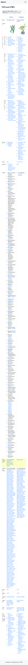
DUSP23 (11, 496)
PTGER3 (11, 551)
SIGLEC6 (8, 560)
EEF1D (22, 480)
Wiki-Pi (3, 2)
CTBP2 (18, 478)
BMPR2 (23, 472)
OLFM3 (13, 540)
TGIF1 (22, 513)
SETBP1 (12, 464)
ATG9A (12, 475)
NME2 (18, 497)
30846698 (10, 429)
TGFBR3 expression (10, 145)
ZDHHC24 (9, 583)
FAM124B (13, 503)
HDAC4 (21, 489)
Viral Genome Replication (20, 119)
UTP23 (8, 581)
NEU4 (8, 532)
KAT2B (18, 494)
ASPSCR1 (9, 475)
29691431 (10, 320)
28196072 (10, 351)
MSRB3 (10, 527)
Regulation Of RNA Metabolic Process (21, 623)
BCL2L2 (12, 480)
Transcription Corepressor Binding (20, 58)
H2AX (24, 486)
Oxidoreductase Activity (21, 70)
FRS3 (10, 506)
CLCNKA (11, 491)
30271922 (10, 425)
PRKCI (18, 502)
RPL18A (8, 464)
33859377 (10, 285)
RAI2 (25, 503)
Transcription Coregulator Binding (22, 54)
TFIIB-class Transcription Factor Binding (11, 67)
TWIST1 (13, 577)
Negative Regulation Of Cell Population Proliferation (21, 115)
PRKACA (11, 463)
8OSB (10, 609)
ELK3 (21, 481)
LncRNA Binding (21, 91)
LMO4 (8, 519)
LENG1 (11, 517)
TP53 (12, 572)
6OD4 (13, 607)
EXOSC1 (8, 502)
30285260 (10, 413)
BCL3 (21, 472)
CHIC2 (11, 490)
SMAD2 (8, 465)
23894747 (10, 408)
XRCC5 (8, 582)
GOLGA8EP (9, 508)
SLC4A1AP (9, 561)
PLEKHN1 (9, 545)
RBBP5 (20, 505)
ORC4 (8, 541)
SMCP (12, 561)
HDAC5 (18, 490)
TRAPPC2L (9, 573)
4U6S (18, 609)
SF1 (21, 508)
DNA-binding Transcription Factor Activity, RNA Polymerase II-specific (11, 63)
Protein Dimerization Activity (10, 92)
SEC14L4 (12, 557)
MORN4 (11, 524)
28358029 (10, 309)
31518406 (10, 344)
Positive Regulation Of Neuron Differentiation (11, 109)
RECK (11, 554)
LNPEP (10, 519)
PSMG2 (11, 550)
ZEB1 (18, 516)
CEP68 (18, 475)
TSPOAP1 (12, 575)
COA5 (8, 492)
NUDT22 (11, 539)
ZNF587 (11, 586)
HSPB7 (13, 512)
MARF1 (12, 522)
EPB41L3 (11, 500)
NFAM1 (8, 534)
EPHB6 (8, 501)
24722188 (19, 11)
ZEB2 (20, 516)
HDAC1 (20, 487)
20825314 (10, 310)
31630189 (10, 453)
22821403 (10, 419)
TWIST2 (8, 578)
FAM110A (9, 503)
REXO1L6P (9, 555)
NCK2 (11, 529)
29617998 (10, 338)
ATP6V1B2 (9, 478)
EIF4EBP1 (12, 499)
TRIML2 (8, 575)
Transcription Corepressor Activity (20, 66)
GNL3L (18, 486)
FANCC (18, 483)
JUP (9, 514)
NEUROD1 (11, 532)
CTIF (10, 461)
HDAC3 (18, 489)
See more (8, 645)
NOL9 (8, 537)
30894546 (10, 263)
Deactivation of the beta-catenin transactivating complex (21, 144)
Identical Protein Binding (11, 85)
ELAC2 (18, 481)
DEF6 (8, 495)
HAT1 (8, 512)
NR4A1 (12, 538)
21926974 (10, 405)
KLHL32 (10, 516)
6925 (8, 589)
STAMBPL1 (9, 566)
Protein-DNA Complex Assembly (12, 119)
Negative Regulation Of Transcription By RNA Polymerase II (22, 102)
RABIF (11, 553)
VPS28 (11, 581)
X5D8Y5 (18, 601)
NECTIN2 (8, 530)
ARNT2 (18, 470)
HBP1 (10, 512)
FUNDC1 (21, 485)
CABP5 (8, 483)
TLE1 (8, 571)
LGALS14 (8, 518)
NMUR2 (13, 535)
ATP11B (11, 476)
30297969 (10, 446)
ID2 (9, 513)
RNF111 (21, 507)
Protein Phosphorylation (21, 110)
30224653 (10, 294)
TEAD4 (18, 512)
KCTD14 (12, 514)
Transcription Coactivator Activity (20, 63)
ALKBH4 (11, 469)
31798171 (10, 337)
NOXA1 (10, 537)
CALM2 (8, 484)
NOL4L (23, 497)
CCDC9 (24, 473)
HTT (17, 492)
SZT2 (11, 567)
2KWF (8, 607)
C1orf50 (8, 481)
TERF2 (21, 512)
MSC (8, 527)
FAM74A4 (9, 505)
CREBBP (18, 476)
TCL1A (13, 570)
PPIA (11, 546)
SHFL (11, 559)
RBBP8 (23, 505)
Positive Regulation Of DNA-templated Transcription (11, 113)
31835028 (10, 212)
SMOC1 (11, 562)
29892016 (10, 377)
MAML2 (18, 495)
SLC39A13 (13, 560)
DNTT (8, 496)
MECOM (23, 496)
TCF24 (8, 570)
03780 (8, 593)
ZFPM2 (23, 516)
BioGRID (10, 12)
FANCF (21, 483)
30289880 (11, 434)
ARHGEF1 (10, 470)
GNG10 (11, 507)
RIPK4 (18, 507)
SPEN (18, 511)
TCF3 (11, 570)
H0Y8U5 (18, 600)
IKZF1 (20, 492)
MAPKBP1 (9, 522)
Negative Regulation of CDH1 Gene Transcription (20, 157)
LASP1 (8, 517)
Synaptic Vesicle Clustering (21, 139)
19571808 (10, 404)
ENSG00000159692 (21, 596)
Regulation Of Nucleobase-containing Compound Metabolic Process (21, 619)
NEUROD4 (9, 533)
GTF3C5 (8, 511)
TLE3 (10, 571)
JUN (7, 514)
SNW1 (21, 510)
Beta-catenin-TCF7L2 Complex (11, 42)
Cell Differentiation (11, 106)
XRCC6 (11, 582)
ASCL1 (8, 474)
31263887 (10, 356)
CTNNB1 (8, 494)
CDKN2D (21, 474)
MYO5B (12, 528)
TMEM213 (9, 572)
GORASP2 (13, 510)
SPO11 (8, 565)
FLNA (8, 506)
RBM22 (21, 506)
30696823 (10, 251)
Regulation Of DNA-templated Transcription (21, 626)
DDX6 (14, 494)
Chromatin (10, 37)
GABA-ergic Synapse (20, 51)
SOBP (24, 510)
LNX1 (24, 494)
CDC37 (8, 486)
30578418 (10, 383)
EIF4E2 (8, 499)
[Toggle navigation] (25, 2)
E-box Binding (10, 94)
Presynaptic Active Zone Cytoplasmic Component (21, 45)
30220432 (10, 450)
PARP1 (11, 543)
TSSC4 (8, 576)
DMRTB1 (18, 480)
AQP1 (14, 469)
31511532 (10, 455)
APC (24, 469)
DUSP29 (8, 497)
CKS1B (8, 491)
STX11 (8, 567)
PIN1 (13, 544)
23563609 (10, 371)
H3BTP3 (11, 604)
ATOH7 (8, 476)
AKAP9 (21, 469)
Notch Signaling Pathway (21, 112)
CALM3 (11, 484)
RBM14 (18, 506)
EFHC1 (11, 497)
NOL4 (21, 497)
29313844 (10, 321)
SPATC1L (8, 564)
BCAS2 (11, 479)
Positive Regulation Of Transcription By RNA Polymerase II (11, 116)
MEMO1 (11, 523)
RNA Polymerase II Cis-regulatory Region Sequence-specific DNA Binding (11, 56)
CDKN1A (8, 487)
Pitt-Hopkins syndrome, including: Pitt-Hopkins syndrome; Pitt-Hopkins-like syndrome (11, 167)
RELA (14, 554)
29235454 (10, 339)
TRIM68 (13, 573)
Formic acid (20, 161)
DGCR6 (10, 495)
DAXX (11, 494)
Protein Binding (11, 81)
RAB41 (8, 553)
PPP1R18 (9, 548)
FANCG (18, 484)
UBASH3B (9, 579)
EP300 (8, 500)
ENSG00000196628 (10, 596)
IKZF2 (22, 492)
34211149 (10, 182)
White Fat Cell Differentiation (21, 134)
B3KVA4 (8, 603)
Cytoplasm (20, 39)
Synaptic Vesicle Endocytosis (21, 132)
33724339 (10, 437)
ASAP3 (11, 473)
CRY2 (22, 476)
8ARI (18, 611)
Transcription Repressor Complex (20, 42)
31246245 (10, 278)
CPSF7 (23, 475)
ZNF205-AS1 (12, 584)
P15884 (8, 605)
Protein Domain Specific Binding (21, 79)
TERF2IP (18, 513)
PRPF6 (18, 503)
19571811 (10, 402)
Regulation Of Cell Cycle (21, 137)
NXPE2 (8, 540)
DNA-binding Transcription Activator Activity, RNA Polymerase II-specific (11, 72)
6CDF (20, 609)
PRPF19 (21, 502)
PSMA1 (8, 550)
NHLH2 (8, 535)
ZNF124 (8, 584)
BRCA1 (18, 473)
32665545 (10, 242)
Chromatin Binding (21, 60)
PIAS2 (8, 463)
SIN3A (23, 508)
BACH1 (12, 478)
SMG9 (8, 562)
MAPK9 (21, 495)
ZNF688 (8, 587)
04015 (18, 593)
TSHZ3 (18, 514)
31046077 (10, 239)
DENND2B (9, 462)
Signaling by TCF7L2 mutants (21, 154)
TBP (20, 511)
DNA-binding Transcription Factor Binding (21, 93)
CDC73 (11, 486)
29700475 (10, 286)
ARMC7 (8, 473)
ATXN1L (21, 470)
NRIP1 (20, 499)
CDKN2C (12, 487)
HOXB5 (24, 491)
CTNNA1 (21, 478)
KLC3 (8, 516)
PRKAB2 (8, 549)
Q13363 (21, 600)
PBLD (11, 544)
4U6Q (23, 607)
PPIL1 (14, 546)
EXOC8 (11, 501)
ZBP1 (23, 514)
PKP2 (23, 500)
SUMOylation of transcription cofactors (21, 148)
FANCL (21, 484)
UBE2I (12, 579)
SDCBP (8, 557)
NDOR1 (14, 529)
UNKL (21, 514)
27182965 (10, 248)
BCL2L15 (8, 480)
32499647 (20, 175)
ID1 (7, 513)
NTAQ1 (23, 499)
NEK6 (12, 530)
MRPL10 (13, 526)
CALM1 (11, 483)
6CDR (23, 609)
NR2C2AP (9, 538)
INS (14, 513)
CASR (8, 461)
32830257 (10, 283)
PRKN (11, 549)
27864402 (10, 421)
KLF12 (21, 494)
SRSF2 (11, 565)
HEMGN (18, 491)
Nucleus (9, 38)
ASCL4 (11, 474)
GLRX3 (8, 507)
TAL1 (13, 567)
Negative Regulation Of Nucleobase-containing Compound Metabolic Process (21, 639)
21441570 (10, 290)
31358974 (10, 190)
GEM (13, 506)
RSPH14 (13, 555)
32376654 (10, 177)
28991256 (10, 403)
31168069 (10, 359)
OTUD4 (8, 543)
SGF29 (8, 559)
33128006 (10, 457)
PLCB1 (18, 501)
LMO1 (14, 518)
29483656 (10, 412)
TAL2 (8, 568)
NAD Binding (20, 83)
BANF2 (8, 479)
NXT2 (11, 540)
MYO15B (8, 528)
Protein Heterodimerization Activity (11, 88)
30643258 (10, 180)
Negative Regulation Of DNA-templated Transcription (21, 124)
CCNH (12, 485)
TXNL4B (12, 578)
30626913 (10, 246)
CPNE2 (10, 492)
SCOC (12, 556)
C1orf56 (11, 481)
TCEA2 (14, 568)
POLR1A (12, 545)
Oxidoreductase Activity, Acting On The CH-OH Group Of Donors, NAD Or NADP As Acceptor (22, 75)
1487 (18, 589)
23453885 (10, 229)
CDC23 (18, 474)
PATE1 (8, 544)
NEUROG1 (13, 533)
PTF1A (8, 551)
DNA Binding (10, 76)
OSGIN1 (11, 541)
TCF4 (11, 17)
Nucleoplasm (20, 38)
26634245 (10, 375)
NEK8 (14, 530)
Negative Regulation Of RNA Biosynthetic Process (11, 631)
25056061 (10, 410)
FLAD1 (12, 505)
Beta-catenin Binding (10, 83)
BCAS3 (18, 472)
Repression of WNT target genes (22, 151)
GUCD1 (11, 511)
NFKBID (11, 534)
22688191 (10, 407)
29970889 (10, 175)
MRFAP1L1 (9, 526)
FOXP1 (18, 485)
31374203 (10, 259)
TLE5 (12, 571)
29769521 (10, 326)
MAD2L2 (8, 521)
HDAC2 (23, 487)
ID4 (12, 513)
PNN (21, 501)
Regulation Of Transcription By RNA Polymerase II (11, 102)
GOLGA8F (9, 510)
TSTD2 (8, 577)
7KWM (23, 610)
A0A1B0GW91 (9, 600)
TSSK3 (11, 576)
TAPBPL (10, 568)
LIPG (12, 462)
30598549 (13, 328)
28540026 (10, 217)
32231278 (10, 386)
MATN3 (8, 523)
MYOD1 (8, 529)
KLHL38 (14, 516)
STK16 (13, 566)
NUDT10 (8, 539)
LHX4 (12, 518)
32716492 (10, 273)
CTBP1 (21, 17)
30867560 (10, 313)
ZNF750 (21, 517)
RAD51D (8, 554)
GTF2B (21, 486)
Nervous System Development (11, 105)
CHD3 (21, 475)
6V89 (18, 610)
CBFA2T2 (8, 485)
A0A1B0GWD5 (10, 601)
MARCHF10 (19, 496)
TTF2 (11, 577)
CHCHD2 (8, 490)
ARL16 (12, 472)
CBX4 (21, 473)
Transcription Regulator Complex (11, 40)
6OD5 (8, 609)
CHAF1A (12, 489)
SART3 (18, 508)
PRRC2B (21, 503)
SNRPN (18, 510)
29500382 (13, 296)
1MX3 (18, 607)
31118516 (20, 174)
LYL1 (13, 519)
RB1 (17, 505)
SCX (14, 556)
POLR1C (8, 546)
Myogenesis (10, 142)
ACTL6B (18, 469)
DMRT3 (13, 495)
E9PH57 (12, 603)
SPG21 (12, 564)
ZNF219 (18, 517)
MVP (13, 527)
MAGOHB (12, 521)
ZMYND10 (13, 583)
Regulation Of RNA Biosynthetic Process (21, 630)
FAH (11, 502)
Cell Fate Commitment (10, 644)
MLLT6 (8, 524)
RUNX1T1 (9, 556)
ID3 (10, 513)
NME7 (11, 535)
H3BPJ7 (8, 604)
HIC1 (21, 491)
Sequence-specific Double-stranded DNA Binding (11, 97)
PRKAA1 (23, 501)
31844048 (14, 332)
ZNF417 (8, 586)
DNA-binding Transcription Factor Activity (11, 78)
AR (7, 470)
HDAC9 (21, 490)
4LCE (20, 607)
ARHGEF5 (9, 472)
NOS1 (18, 499)
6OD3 (10, 607)
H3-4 (18, 487)
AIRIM (8, 469)
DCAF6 (18, 479)
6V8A (20, 610)
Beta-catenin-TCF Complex (11, 45)
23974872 (10, 409)
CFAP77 (8, 489)
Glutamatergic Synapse (21, 48)
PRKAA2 (12, 548)
